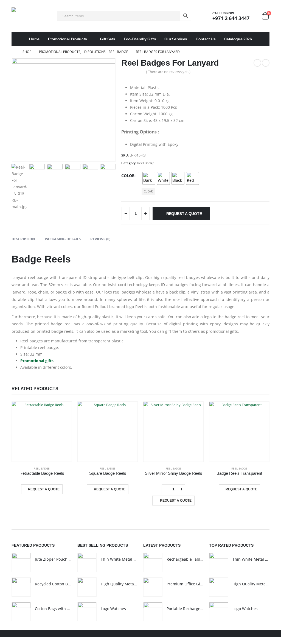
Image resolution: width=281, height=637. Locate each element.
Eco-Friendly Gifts (140, 39)
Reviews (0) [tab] (100, 238)
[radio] (149, 178)
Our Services (175, 39)
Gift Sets (107, 39)
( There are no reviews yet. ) (168, 71)
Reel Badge (145, 163)
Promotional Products (67, 39)
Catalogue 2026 (238, 39)
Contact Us (206, 39)
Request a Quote (184, 213)
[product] (42, 432)
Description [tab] (23, 238)
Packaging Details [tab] (63, 238)
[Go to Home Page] (13, 52)
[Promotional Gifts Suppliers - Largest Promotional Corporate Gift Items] (28, 16)
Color (127, 175)
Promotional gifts (37, 360)
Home (34, 39)
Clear (148, 191)
